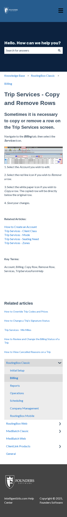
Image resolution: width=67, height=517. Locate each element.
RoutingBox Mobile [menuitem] (22, 415)
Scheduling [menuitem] (16, 400)
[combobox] (30, 50)
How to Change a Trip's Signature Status (27, 320)
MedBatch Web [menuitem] (16, 438)
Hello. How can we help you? (32, 42)
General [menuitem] (11, 453)
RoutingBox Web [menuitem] (16, 423)
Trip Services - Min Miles (17, 329)
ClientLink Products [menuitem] (18, 446)
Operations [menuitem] (17, 393)
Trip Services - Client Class (20, 231)
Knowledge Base (14, 75)
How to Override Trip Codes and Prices (26, 311)
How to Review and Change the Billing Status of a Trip (31, 341)
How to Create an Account (20, 226)
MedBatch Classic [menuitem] (17, 431)
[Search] (59, 50)
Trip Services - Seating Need (21, 239)
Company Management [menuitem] (24, 408)
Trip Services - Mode (17, 235)
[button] (60, 363)
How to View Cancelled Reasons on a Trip (27, 351)
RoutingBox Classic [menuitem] (18, 362)
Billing (8, 83)
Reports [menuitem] (15, 385)
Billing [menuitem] (14, 378)
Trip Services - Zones (17, 243)
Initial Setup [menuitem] (17, 370)
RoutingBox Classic (43, 75)
